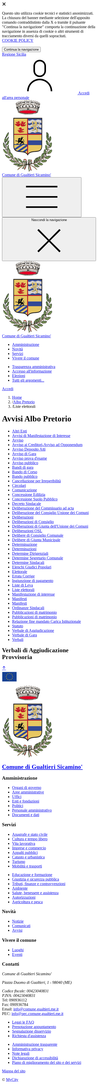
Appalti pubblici (25, 852)
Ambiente (20, 888)
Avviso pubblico (25, 463)
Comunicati (21, 926)
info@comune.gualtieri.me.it (36, 1009)
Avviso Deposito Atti (28, 449)
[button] (25, 344)
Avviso (17, 440)
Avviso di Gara (24, 454)
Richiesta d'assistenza (29, 1036)
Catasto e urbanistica (28, 857)
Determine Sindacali (28, 562)
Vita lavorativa (23, 843)
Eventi (17, 954)
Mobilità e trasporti (27, 866)
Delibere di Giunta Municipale (36, 540)
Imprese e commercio (29, 848)
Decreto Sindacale (26, 503)
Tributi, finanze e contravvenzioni (38, 884)
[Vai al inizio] (4, 668)
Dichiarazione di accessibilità (35, 1058)
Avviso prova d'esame (29, 458)
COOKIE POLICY (17, 40)
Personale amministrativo (32, 810)
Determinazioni (24, 549)
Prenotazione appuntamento (34, 1027)
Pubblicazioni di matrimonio (34, 612)
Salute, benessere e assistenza (35, 893)
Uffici (16, 796)
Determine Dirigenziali (30, 553)
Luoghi (18, 950)
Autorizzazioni (23, 897)
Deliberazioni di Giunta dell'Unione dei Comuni (50, 526)
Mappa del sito (13, 1071)
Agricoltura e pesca (27, 902)
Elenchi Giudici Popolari (31, 567)
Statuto (17, 626)
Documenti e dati (25, 815)
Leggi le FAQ (23, 1022)
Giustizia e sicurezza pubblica (35, 879)
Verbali (17, 639)
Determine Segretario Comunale (37, 558)
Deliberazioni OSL (27, 531)
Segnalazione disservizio (31, 1031)
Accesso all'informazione (32, 371)
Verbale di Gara (24, 635)
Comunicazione (24, 490)
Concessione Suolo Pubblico (35, 499)
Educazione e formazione (32, 875)
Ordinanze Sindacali (28, 608)
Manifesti (19, 599)
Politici (17, 806)
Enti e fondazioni (25, 801)
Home (17, 397)
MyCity (12, 1079)
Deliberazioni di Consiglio (33, 522)
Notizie (18, 921)
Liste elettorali (23, 590)
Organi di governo (26, 787)
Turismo (18, 861)
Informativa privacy (27, 1049)
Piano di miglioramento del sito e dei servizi (46, 1062)
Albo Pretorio (24, 402)
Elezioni (18, 376)
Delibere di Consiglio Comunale (37, 535)
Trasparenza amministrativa (33, 367)
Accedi (7, 389)
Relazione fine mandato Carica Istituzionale (46, 621)
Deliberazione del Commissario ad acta (43, 508)
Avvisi (17, 930)
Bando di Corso (24, 472)
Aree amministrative (28, 792)
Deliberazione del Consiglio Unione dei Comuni (50, 513)
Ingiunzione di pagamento (32, 580)
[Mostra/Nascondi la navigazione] (41, 197)
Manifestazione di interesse (33, 594)
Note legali (20, 1053)
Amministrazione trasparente (34, 1044)
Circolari (19, 485)
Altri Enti (19, 431)
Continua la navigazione (21, 49)
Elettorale (19, 571)
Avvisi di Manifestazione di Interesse (41, 435)
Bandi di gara (22, 467)
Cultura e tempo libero (29, 839)
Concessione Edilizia (28, 494)
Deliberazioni (22, 517)
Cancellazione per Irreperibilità (36, 481)
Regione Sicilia (14, 54)
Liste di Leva (22, 585)
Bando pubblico (24, 476)
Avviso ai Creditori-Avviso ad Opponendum (47, 445)
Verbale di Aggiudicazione (33, 630)
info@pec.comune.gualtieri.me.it (37, 1013)
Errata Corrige (23, 576)
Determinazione (24, 544)
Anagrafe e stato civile (29, 834)
